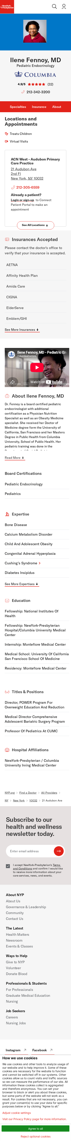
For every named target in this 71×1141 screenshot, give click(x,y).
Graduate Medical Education (28, 995)
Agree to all (35, 1128)
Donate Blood (16, 974)
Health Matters (17, 934)
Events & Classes (19, 946)
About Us (13, 901)
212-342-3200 (38, 92)
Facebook (39, 1050)
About (56, 107)
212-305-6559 (27, 187)
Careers (12, 1017)
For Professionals (19, 989)
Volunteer (13, 968)
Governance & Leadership (26, 907)
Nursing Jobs (16, 1023)
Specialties (18, 107)
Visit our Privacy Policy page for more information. (34, 1119)
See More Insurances (20, 330)
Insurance (39, 107)
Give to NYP (15, 962)
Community (15, 913)
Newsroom (14, 940)
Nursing (12, 1001)
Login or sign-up (22, 200)
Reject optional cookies (35, 1136)
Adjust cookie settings (16, 1112)
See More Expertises (20, 584)
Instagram (13, 1050)
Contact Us (14, 918)
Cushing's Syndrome (21, 563)
